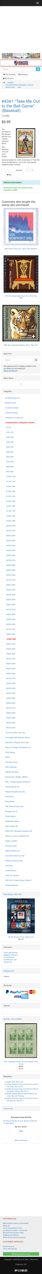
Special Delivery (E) (12, 851)
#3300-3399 (10, 590)
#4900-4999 (10, 668)
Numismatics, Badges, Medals (16, 777)
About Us (6, 1225)
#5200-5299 (10, 683)
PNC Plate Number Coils (14, 806)
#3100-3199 (10, 580)
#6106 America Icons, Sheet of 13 (21, 937)
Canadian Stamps (12, 408)
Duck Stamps (10, 752)
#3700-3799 (10, 609)
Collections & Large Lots (14, 417)
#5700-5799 (10, 708)
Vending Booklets (11, 885)
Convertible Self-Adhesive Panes (17, 737)
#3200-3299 (10, 585)
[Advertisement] (21, 29)
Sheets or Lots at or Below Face (17, 836)
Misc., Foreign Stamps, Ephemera (18, 782)
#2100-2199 (10, 530)
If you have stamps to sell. (12, 1228)
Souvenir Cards (11, 846)
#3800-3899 (10, 614)
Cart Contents (10, 74)
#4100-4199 (10, 629)
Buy (10, 174)
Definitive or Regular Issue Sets (17, 742)
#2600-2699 (10, 555)
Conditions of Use (10, 959)
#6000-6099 (10, 722)
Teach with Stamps (11, 952)
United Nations (10, 870)
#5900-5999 (10, 718)
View (21, 1131)
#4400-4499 (10, 644)
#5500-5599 (10, 698)
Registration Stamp (12, 821)
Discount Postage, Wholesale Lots (18, 747)
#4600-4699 (10, 654)
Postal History (10, 816)
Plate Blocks (9, 801)
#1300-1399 (10, 491)
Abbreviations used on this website (15, 1223)
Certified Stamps (11, 412)
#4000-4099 (10, 624)
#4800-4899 (10, 663)
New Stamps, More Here (13, 894)
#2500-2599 (10, 550)
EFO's (7, 757)
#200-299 (9, 437)
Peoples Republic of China (15, 791)
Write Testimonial (21, 1140)
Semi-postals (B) (11, 826)
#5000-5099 (10, 673)
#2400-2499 (10, 545)
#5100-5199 (10, 678)
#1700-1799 (10, 511)
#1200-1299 (10, 486)
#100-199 (9, 432)
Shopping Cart (9, 971)
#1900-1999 (10, 521)
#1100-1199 (10, 481)
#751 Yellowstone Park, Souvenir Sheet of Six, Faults (21, 1062)
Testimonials (8, 1108)
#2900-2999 (10, 570)
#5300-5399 (10, 688)
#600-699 (9, 457)
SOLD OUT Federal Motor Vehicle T (18, 880)
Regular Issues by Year (14, 860)
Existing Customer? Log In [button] (21, 1254)
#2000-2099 (10, 525)
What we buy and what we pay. (14, 1237)
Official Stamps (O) (12, 787)
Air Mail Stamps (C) (12, 398)
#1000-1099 (10, 476)
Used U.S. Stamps (12, 875)
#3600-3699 (10, 604)
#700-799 (9, 461)
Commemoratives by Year (14, 855)
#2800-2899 (10, 565)
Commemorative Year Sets (15, 732)
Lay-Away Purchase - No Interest (15, 1230)
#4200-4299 (10, 634)
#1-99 (8, 427)
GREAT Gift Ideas (11, 772)
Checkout (24, 74)
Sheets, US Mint (11, 841)
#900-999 (9, 471)
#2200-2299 (10, 535)
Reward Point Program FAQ (13, 1232)
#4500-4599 (10, 649)
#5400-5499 (10, 693)
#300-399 (9, 442)
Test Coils (9, 865)
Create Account (8, 1246)
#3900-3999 (10, 619)
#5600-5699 (10, 703)
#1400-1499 (10, 496)
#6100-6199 (10, 727)
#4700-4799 (10, 658)
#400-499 (9, 447)
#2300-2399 (10, 540)
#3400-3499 (10, 594)
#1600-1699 (10, 506)
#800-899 (9, 466)
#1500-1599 (10, 501)
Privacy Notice (9, 957)
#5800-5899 (10, 713)
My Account (9, 78)
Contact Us (8, 962)
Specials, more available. (13, 1019)
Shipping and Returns (11, 1235)
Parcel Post (9, 796)
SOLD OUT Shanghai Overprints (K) (18, 831)
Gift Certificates (11, 767)
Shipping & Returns (11, 955)
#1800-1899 (10, 516)
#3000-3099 (10, 575)
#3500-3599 (10, 599)
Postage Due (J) (11, 811)
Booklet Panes (10, 403)
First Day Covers (11, 762)
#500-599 (9, 452)
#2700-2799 (10, 560)
